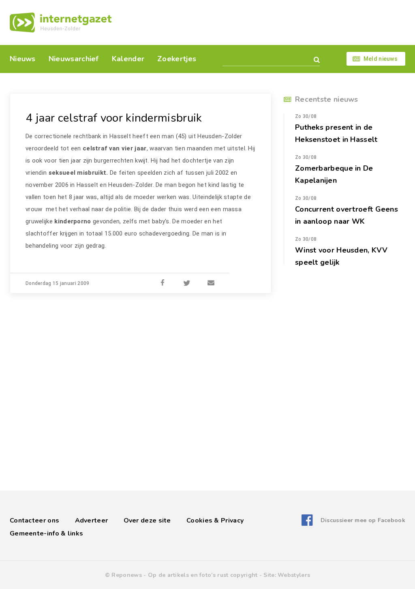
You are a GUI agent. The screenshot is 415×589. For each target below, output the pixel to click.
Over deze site (147, 520)
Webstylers (294, 575)
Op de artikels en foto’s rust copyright (203, 575)
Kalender (128, 59)
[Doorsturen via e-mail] (211, 283)
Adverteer (91, 520)
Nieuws (23, 59)
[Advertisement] (263, 22)
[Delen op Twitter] (187, 283)
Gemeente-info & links (46, 533)
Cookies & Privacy (215, 520)
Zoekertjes (176, 59)
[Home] (60, 22)
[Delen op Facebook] (162, 283)
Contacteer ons (34, 520)
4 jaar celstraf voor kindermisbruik (114, 118)
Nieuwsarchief (74, 59)
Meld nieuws (381, 59)
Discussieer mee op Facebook (363, 520)
